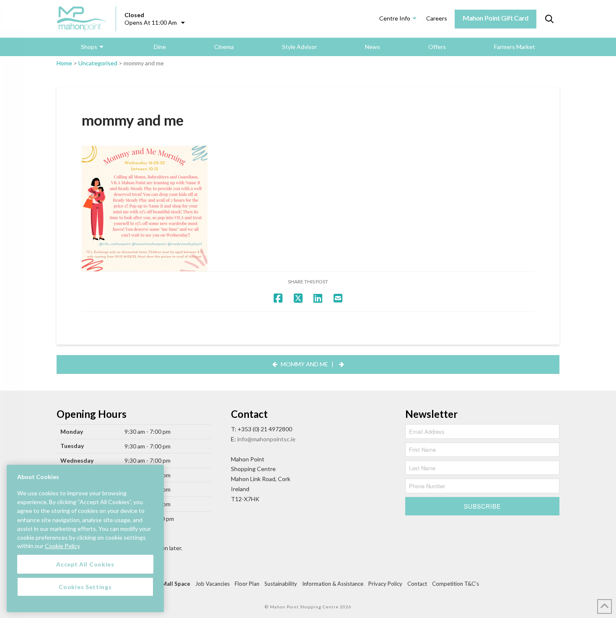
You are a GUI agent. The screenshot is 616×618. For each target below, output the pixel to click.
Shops (89, 46)
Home (64, 63)
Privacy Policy (385, 583)
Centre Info (394, 18)
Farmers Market (514, 46)
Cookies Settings (85, 586)
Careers (436, 18)
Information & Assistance (332, 583)
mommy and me (304, 364)
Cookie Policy (62, 545)
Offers (437, 46)
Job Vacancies (212, 583)
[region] (85, 538)
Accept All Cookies (85, 563)
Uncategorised (97, 63)
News (372, 46)
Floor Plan (247, 583)
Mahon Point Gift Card (495, 18)
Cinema (224, 46)
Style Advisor (299, 46)
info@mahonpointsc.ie (266, 439)
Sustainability (280, 583)
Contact (417, 583)
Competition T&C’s (455, 583)
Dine (160, 46)
